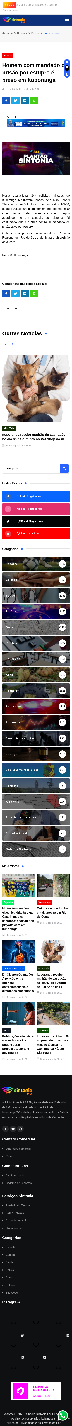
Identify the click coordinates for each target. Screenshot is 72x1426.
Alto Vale (9, 428)
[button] (5, 344)
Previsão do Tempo (18, 1205)
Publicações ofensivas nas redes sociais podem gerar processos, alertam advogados (18, 1045)
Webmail (9, 1414)
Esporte (8, 902)
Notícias (22, 33)
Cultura (10, 1255)
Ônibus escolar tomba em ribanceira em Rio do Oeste (52, 912)
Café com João (15, 1175)
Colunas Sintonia (14, 968)
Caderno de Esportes (19, 1183)
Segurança (44, 902)
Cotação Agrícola (16, 1220)
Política (10, 1285)
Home (9, 33)
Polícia (35, 33)
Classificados (14, 1228)
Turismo (43, 1030)
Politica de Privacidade (20, 1423)
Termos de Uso (51, 1423)
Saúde (9, 1262)
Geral (7, 1030)
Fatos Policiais (15, 1213)
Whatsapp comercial (18, 1148)
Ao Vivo (9, 5)
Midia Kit (11, 1156)
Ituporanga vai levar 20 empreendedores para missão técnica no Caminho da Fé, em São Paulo (53, 1045)
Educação (12, 1292)
